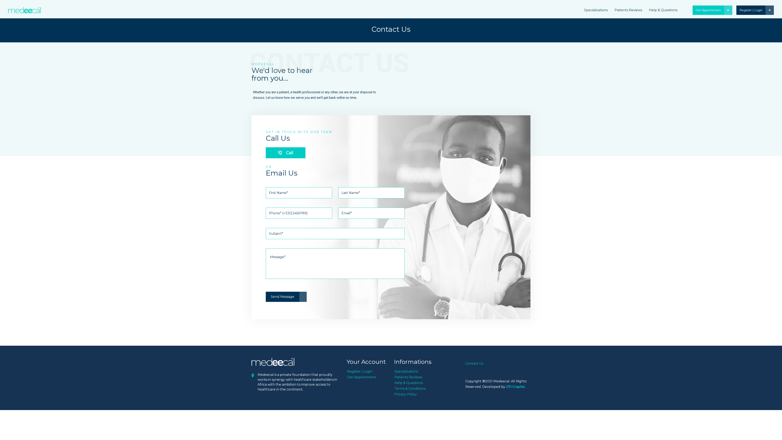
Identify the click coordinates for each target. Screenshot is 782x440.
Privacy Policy (405, 394)
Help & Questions (663, 10)
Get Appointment (361, 377)
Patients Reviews (628, 10)
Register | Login (359, 371)
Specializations (596, 10)
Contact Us (474, 363)
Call (289, 152)
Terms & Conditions (410, 388)
